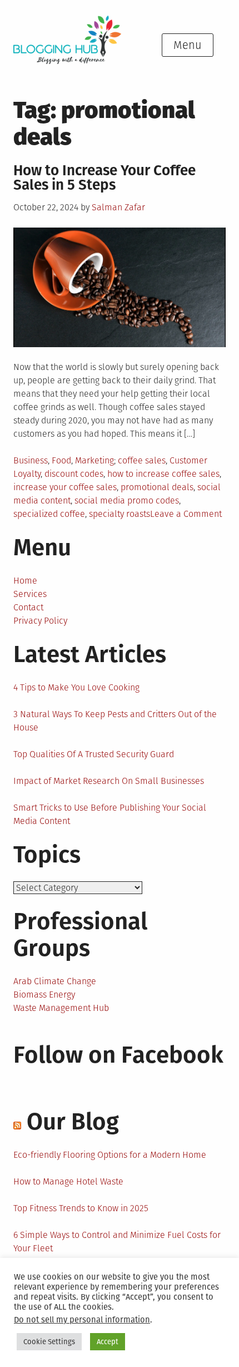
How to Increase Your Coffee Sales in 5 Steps (104, 178)
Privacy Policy (40, 620)
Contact (28, 607)
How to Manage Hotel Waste (68, 1181)
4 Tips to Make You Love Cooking (76, 687)
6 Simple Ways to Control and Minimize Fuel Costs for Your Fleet (117, 1242)
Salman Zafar (118, 207)
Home (25, 580)
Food (61, 460)
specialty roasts (119, 514)
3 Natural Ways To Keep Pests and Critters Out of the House (115, 721)
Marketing (94, 460)
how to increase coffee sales (163, 473)
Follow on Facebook (118, 1055)
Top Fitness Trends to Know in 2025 (80, 1208)
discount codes (73, 473)
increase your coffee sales (65, 487)
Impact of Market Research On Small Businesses (108, 781)
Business (30, 460)
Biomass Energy (44, 994)
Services (30, 594)
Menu (187, 45)
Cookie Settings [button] (49, 1342)
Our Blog (73, 1122)
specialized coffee (49, 514)
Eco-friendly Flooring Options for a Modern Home (109, 1154)
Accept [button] (107, 1342)
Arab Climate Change (54, 981)
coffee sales (142, 460)
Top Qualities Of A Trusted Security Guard (93, 754)
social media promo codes (126, 500)
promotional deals (157, 487)
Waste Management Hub (61, 1008)
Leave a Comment (186, 514)
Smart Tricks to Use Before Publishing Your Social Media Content (109, 814)
